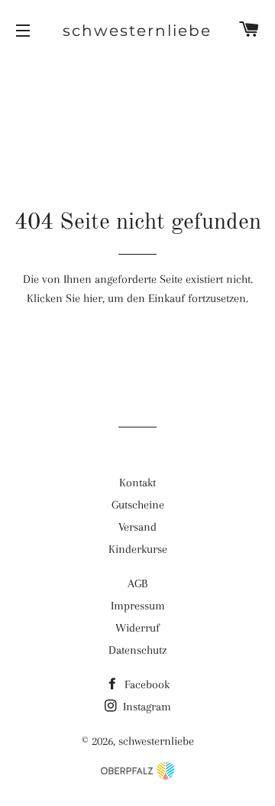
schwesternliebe (137, 30)
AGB (137, 583)
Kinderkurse (137, 549)
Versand (137, 527)
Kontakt (137, 482)
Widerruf (137, 628)
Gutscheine (138, 505)
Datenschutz (137, 650)
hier (92, 298)
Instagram (145, 706)
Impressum (138, 606)
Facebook (145, 684)
